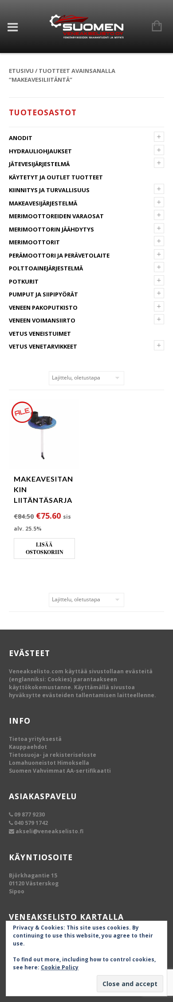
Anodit (20, 138)
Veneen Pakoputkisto (43, 307)
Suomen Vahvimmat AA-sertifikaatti (60, 770)
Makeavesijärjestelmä (43, 203)
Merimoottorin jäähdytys (51, 229)
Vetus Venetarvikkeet (43, 346)
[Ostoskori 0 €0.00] (152, 26)
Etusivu (21, 71)
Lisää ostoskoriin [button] (44, 548)
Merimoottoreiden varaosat (56, 216)
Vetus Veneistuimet (40, 334)
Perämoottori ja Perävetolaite (59, 255)
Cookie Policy (60, 967)
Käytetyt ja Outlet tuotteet (56, 177)
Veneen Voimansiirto (42, 320)
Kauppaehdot (28, 747)
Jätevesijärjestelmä (39, 164)
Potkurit (24, 281)
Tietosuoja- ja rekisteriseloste (52, 755)
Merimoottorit (34, 242)
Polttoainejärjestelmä (46, 268)
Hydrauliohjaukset (40, 151)
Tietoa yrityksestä (35, 739)
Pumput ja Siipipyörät (43, 294)
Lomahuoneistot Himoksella (49, 763)
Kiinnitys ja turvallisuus (49, 190)
